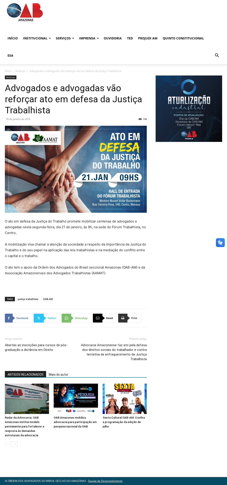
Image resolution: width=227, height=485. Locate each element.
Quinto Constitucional (183, 38)
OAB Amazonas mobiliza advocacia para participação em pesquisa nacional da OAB (75, 422)
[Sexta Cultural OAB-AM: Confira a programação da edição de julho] (125, 399)
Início (13, 38)
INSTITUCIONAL (35, 38)
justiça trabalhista (28, 299)
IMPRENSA (87, 38)
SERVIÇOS (63, 38)
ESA (10, 55)
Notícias (20, 71)
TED (130, 38)
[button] (216, 56)
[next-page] (15, 444)
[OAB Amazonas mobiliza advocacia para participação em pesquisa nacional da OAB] (76, 399)
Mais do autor (58, 374)
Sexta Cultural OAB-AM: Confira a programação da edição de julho (124, 422)
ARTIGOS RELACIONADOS (25, 374)
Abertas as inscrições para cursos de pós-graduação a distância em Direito (36, 347)
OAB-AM (48, 299)
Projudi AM (147, 38)
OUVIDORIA (113, 38)
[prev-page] (7, 444)
